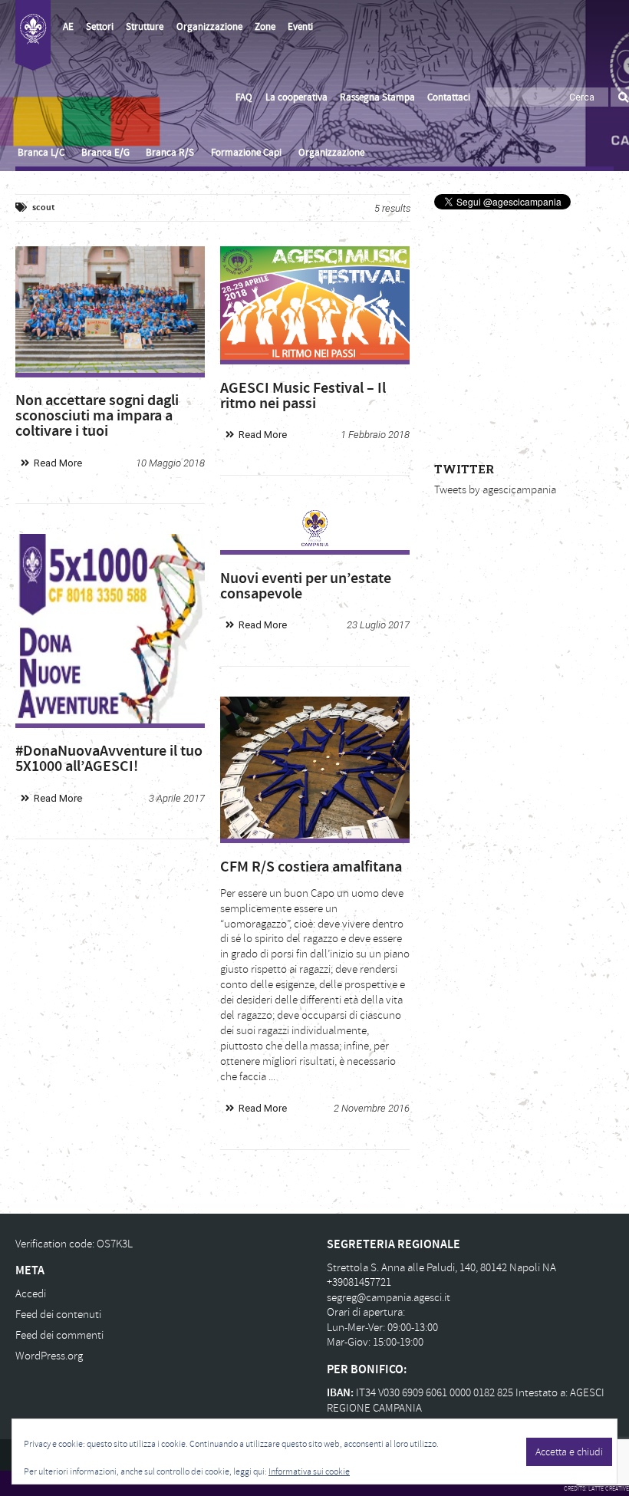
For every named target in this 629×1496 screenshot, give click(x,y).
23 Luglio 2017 (378, 625)
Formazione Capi (246, 153)
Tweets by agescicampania (495, 490)
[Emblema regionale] (315, 528)
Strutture (144, 27)
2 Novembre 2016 (372, 1108)
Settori (100, 27)
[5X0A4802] (110, 309)
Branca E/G (105, 153)
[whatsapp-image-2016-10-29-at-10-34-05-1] (315, 768)
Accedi (30, 1294)
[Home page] (33, 35)
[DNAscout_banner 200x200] (110, 628)
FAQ (243, 97)
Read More (58, 463)
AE (68, 27)
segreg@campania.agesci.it (388, 1297)
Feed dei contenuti (58, 1314)
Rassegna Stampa (377, 97)
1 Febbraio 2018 (375, 434)
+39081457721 (359, 1282)
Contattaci (448, 97)
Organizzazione (209, 27)
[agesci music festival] (315, 303)
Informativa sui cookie (309, 1472)
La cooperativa (296, 97)
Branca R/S (170, 153)
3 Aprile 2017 (177, 798)
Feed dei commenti (59, 1335)
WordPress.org (49, 1356)
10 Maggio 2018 (170, 463)
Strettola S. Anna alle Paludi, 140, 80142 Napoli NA (441, 1267)
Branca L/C (41, 153)
